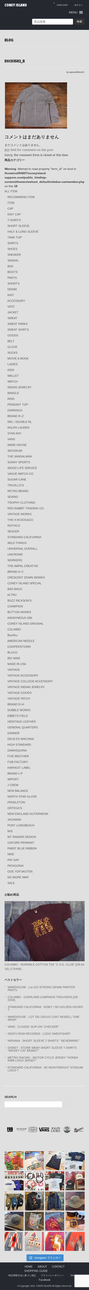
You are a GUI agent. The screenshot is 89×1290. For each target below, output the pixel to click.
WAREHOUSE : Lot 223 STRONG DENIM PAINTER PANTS (41, 989)
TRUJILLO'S (15, 485)
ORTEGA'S (14, 808)
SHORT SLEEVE (18, 225)
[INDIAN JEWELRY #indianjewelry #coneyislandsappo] (14, 1241)
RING (11, 398)
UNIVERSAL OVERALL (22, 548)
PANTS (12, 277)
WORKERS (14, 560)
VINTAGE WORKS (19, 514)
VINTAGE (13, 669)
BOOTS (12, 272)
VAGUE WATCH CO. (20, 473)
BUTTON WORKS (19, 612)
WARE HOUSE (17, 445)
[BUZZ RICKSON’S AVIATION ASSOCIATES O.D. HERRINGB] (74, 1201)
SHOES (12, 249)
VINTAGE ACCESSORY (22, 675)
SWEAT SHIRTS (18, 329)
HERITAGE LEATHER (21, 721)
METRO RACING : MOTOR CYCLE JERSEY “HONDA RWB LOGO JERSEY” (43, 1059)
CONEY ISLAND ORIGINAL (25, 623)
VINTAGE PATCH (18, 698)
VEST (11, 306)
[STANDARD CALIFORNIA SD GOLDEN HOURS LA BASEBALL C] (74, 1180)
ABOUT (42, 1266)
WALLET (13, 375)
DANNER (13, 733)
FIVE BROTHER (18, 756)
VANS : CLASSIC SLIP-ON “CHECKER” (33, 1026)
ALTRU (12, 594)
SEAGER (13, 531)
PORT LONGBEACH (20, 825)
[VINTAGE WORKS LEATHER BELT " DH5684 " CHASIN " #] (74, 1221)
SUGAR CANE (16, 479)
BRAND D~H (15, 704)
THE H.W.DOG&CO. (20, 519)
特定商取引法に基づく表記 (22, 1275)
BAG (10, 266)
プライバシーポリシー (52, 1275)
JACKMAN (14, 819)
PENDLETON (16, 802)
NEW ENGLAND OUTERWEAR (27, 813)
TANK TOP (14, 237)
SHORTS (13, 283)
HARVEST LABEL (19, 767)
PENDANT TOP (17, 404)
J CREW (12, 785)
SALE (11, 883)
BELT (10, 341)
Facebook (45, 1279)
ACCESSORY (16, 300)
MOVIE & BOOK (18, 358)
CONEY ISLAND (16, 5)
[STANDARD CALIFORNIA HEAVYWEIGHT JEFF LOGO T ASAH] (14, 1180)
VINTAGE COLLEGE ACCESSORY (30, 681)
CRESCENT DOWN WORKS (26, 577)
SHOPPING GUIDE (36, 1271)
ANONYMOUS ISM (19, 617)
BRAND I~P (15, 773)
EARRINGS (14, 410)
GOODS (12, 335)
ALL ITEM (11, 191)
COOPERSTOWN (19, 646)
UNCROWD (15, 554)
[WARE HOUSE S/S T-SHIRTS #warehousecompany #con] (14, 1160)
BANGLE (13, 393)
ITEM (10, 202)
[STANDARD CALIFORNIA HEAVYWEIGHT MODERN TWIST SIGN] (74, 1160)
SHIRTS (12, 243)
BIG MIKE (13, 658)
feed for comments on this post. (29, 150)
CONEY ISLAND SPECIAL (24, 583)
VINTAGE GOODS (19, 692)
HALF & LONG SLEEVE (22, 231)
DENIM (12, 289)
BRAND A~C (15, 571)
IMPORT (13, 779)
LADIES (12, 364)
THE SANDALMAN (19, 456)
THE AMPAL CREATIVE (22, 566)
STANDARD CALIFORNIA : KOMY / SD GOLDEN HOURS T (45, 1008)
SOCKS (12, 352)
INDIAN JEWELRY (19, 387)
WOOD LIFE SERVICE (22, 468)
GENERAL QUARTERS (22, 727)
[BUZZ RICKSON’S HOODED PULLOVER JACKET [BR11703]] (54, 1201)
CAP (10, 208)
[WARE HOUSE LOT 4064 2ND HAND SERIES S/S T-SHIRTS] (34, 1160)
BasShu (12, 635)
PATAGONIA (15, 865)
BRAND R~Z (15, 416)
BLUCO (12, 652)
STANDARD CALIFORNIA (24, 537)
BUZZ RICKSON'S (19, 600)
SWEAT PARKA (17, 323)
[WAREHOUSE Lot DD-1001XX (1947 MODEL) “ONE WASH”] (54, 1160)
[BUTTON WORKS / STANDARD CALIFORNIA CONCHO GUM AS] (34, 1180)
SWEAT (12, 318)
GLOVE (12, 347)
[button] (73, 12)
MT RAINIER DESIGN (21, 837)
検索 (79, 21)
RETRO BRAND (17, 491)
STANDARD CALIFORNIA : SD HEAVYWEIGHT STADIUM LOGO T (45, 1069)
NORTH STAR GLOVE (22, 796)
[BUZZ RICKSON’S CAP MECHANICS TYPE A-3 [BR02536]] (14, 1221)
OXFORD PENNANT (20, 842)
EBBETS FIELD (17, 715)
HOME (29, 1266)
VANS (11, 439)
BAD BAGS (14, 589)
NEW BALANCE (17, 790)
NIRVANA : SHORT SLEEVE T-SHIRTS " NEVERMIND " (44, 1040)
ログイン (78, 5)
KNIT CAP (14, 214)
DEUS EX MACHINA (20, 739)
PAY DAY (13, 860)
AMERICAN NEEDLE (21, 641)
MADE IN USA (16, 664)
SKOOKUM (14, 450)
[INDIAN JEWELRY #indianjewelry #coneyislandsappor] (54, 1241)
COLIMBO (14, 629)
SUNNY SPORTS (18, 462)
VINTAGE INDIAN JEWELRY (26, 687)
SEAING (12, 496)
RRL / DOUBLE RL (19, 421)
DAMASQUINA (17, 750)
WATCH (12, 381)
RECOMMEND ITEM (21, 197)
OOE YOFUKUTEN (19, 871)
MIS (10, 831)
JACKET (12, 312)
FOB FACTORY (17, 762)
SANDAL (13, 260)
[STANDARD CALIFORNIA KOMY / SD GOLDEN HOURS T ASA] (54, 1180)
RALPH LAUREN (18, 427)
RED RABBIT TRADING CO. (25, 508)
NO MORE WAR (18, 877)
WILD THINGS (16, 543)
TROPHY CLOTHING (21, 502)
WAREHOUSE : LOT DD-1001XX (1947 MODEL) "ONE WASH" (43, 1018)
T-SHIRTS (14, 220)
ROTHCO (13, 525)
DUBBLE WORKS (18, 710)
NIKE (10, 854)
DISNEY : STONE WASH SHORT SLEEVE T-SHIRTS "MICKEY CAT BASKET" (42, 1049)
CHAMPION (15, 606)
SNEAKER (14, 254)
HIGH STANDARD (19, 744)
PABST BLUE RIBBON (22, 848)
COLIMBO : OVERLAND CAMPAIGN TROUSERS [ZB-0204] (43, 998)
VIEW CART (61, 4)
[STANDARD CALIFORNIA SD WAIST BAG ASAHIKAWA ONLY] (14, 1201)
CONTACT (58, 1266)
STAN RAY (14, 433)
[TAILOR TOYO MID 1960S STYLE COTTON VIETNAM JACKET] (34, 1201)
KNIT (10, 295)
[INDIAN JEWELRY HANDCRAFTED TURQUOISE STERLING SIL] (74, 1241)
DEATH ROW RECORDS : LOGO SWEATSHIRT (39, 1033)
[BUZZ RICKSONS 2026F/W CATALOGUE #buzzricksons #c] (34, 1221)
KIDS (10, 370)
